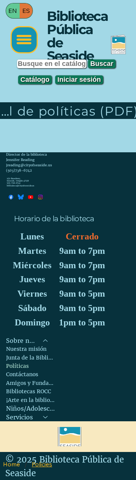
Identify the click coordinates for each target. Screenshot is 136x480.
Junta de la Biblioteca (30, 357)
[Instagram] (40, 197)
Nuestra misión (26, 349)
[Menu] (24, 39)
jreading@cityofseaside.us (29, 165)
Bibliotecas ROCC (28, 391)
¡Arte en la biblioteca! (30, 400)
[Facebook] (11, 197)
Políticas (17, 366)
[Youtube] (31, 197)
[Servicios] (45, 417)
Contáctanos (22, 374)
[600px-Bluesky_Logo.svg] (21, 197)
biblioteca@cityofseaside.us (20, 186)
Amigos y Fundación (30, 383)
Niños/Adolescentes (30, 408)
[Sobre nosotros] (45, 340)
